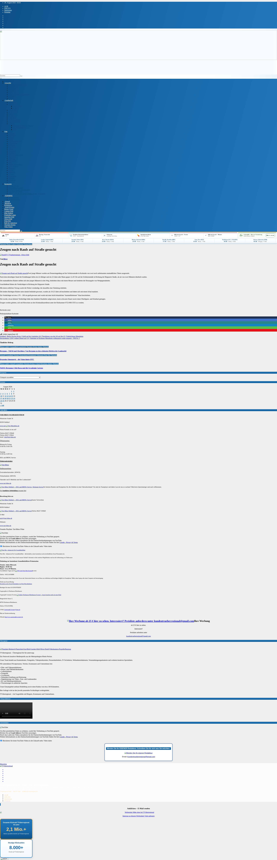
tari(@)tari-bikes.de (6, 518)
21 (10, 398)
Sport (15, 129)
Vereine (11, 124)
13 (8, 396)
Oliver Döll (8, 219)
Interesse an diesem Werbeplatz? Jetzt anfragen (139, 816)
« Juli (2, 405)
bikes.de (16, 426)
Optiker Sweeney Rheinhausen (19, 190)
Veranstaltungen (14, 199)
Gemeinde (12, 102)
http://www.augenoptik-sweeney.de (14, 617)
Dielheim (12, 145)
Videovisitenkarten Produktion (19, 94)
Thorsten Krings (9, 225)
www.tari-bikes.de (5, 483)
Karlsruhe (20, 244)
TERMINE (8, 196)
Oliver (5, 259)
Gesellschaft (8, 100)
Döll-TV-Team (16, 791)
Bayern (11, 137)
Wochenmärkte (14, 198)
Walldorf (12, 178)
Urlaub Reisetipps (41, 364)
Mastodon (3, 764)
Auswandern (17, 106)
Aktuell (7, 201)
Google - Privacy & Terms (69, 542)
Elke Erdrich (8, 213)
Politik (11, 114)
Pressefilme (12, 89)
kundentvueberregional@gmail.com (138, 636)
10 (1, 396)
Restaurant (12, 91)
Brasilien (16, 108)
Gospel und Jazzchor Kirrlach (23, 126)
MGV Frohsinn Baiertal (21, 128)
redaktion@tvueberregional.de (30, 791)
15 (12, 396)
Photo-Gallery (11, 244)
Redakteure (8, 205)
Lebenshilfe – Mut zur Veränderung (253, 234)
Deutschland (13, 143)
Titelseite (3, 244)
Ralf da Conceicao (10, 223)
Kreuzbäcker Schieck (16, 188)
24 (1, 401)
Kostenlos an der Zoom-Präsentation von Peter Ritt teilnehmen (16, 584)
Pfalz (10, 163)
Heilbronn (12, 153)
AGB (6, 6)
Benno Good (8, 209)
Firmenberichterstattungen (17, 85)
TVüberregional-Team (5, 791)
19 (5, 398)
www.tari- (3, 426)
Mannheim (12, 157)
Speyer (11, 170)
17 (1, 398)
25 (3, 401)
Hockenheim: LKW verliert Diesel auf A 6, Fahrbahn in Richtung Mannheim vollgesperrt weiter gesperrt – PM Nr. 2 (40, 338)
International (13, 104)
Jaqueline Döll (9, 217)
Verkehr (11, 174)
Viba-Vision (8, 227)
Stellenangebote (14, 120)
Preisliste (7, 12)
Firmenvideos (13, 87)
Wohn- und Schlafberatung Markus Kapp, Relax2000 (27, 194)
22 (12, 398)
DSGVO (7, 8)
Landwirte (12, 110)
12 (5, 396)
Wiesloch (12, 182)
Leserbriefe (12, 112)
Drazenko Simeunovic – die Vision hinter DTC (17, 359)
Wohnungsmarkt (14, 122)
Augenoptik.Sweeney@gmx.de (12, 609)
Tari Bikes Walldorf (15, 192)
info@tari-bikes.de (10, 437)
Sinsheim (12, 172)
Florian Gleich (14, 186)
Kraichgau (12, 147)
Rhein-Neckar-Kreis (16, 155)
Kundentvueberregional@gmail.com (141, 757)
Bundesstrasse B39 (15, 141)
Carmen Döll (8, 211)
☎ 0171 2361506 (270, 235)
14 (10, 396)
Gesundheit (14, 347)
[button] (8, 317)
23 (14, 398)
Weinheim (12, 180)
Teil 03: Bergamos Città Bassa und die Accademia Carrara (21, 368)
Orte (5, 131)
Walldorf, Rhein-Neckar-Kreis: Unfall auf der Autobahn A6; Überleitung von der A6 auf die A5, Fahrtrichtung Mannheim (41, 336)
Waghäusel (12, 176)
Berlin (11, 139)
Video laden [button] (48, 546)
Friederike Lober (10, 215)
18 (3, 398)
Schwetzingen (13, 166)
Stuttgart (11, 168)
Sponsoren (8, 184)
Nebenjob (12, 116)
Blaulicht (7, 203)
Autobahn (12, 135)
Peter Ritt (7, 221)
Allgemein (40, 355)
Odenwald (12, 161)
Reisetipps (12, 118)
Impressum (8, 10)
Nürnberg (12, 159)
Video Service (14, 93)
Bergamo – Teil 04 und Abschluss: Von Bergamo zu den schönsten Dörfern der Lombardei (33, 351)
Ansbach (12, 133)
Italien (40, 347)
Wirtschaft (12, 96)
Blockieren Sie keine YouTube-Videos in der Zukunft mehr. (22, 546)
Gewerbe (7, 83)
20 (8, 398)
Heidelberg (12, 151)
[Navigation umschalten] (1, 78)
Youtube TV (13, 98)
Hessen (11, 149)
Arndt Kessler (9, 207)
